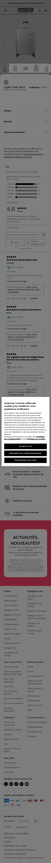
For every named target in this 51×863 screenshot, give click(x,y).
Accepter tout (25, 446)
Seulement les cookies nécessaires (26, 453)
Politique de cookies (36, 439)
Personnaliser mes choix (25, 460)
